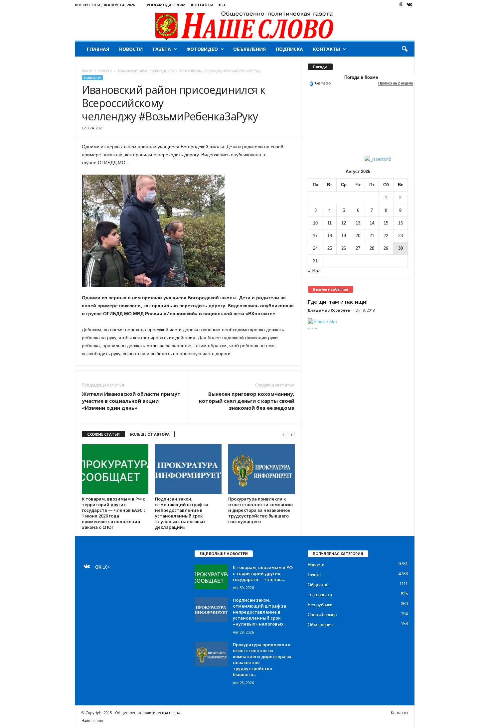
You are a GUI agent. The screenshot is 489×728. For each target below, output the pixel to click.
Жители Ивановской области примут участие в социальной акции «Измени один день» (131, 400)
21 (372, 235)
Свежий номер (322, 614)
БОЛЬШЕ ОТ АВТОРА (150, 434)
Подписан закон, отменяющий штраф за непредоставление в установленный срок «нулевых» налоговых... (259, 612)
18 (329, 235)
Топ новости (320, 594)
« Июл (314, 270)
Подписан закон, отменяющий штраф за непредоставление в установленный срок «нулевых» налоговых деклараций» (181, 513)
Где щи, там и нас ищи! (338, 301)
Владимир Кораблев (329, 310)
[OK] (401, 4)
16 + (222, 4)
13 (358, 222)
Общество (318, 584)
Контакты (202, 4)
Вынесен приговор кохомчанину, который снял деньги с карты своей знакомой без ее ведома (246, 400)
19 (343, 235)
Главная (98, 49)
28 (372, 248)
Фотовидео (202, 49)
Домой (87, 71)
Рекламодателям (166, 4)
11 (329, 222)
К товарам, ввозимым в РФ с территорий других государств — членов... (263, 573)
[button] (404, 49)
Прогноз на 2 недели (395, 83)
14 (372, 222)
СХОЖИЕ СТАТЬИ (103, 434)
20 (358, 235)
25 (329, 248)
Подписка (289, 49)
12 (343, 222)
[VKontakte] (409, 5)
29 (386, 248)
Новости (131, 49)
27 (358, 248)
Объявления (249, 49)
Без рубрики (320, 604)
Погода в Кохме (361, 77)
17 (315, 235)
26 (343, 248)
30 (400, 248)
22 (386, 235)
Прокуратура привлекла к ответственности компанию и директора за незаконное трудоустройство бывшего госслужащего (260, 510)
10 (315, 222)
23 (400, 235)
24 (315, 248)
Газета (162, 49)
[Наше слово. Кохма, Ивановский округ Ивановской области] (244, 25)
